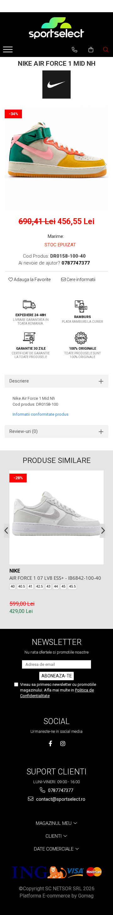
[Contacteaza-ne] (74, 50)
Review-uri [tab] (23, 431)
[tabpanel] (56, 158)
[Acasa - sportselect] (56, 28)
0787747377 (60, 790)
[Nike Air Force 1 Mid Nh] (56, 158)
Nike (14, 571)
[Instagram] (62, 743)
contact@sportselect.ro (60, 799)
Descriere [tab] (19, 381)
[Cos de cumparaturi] (91, 50)
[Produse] (8, 51)
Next (103, 164)
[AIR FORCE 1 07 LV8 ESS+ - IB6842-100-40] (56, 517)
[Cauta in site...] (106, 50)
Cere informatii (80, 279)
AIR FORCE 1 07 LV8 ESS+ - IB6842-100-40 (55, 578)
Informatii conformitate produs (40, 414)
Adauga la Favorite (32, 279)
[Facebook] (50, 743)
